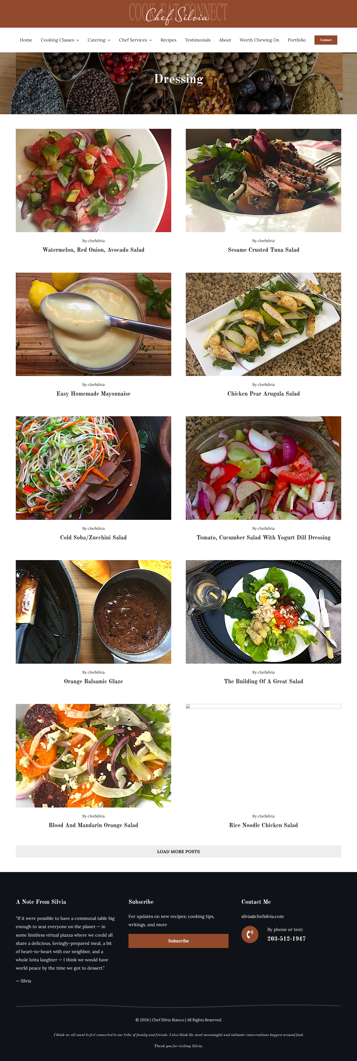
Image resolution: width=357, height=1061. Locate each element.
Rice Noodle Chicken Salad (263, 826)
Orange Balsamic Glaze (93, 682)
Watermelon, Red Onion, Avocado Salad (93, 250)
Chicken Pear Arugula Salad (263, 394)
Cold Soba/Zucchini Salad (93, 538)
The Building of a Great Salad (263, 682)
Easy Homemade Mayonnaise (93, 394)
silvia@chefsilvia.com (262, 916)
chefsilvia (96, 240)
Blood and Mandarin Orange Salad (93, 826)
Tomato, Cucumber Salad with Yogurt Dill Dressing (263, 538)
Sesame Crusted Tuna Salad (263, 250)
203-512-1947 (286, 939)
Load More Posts (178, 851)
